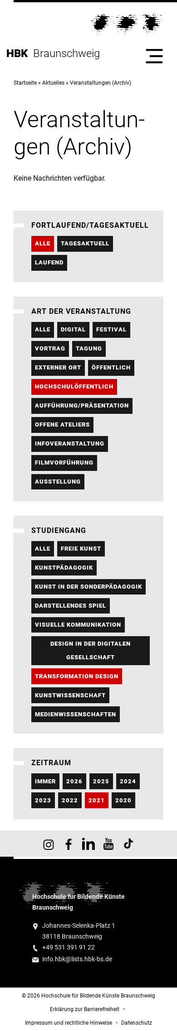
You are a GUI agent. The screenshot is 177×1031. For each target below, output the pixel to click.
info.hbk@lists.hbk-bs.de (77, 959)
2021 (96, 800)
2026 (74, 781)
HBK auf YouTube (108, 843)
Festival (111, 329)
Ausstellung (58, 481)
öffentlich (111, 367)
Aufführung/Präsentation (82, 405)
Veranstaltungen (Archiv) (100, 83)
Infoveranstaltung (69, 443)
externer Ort (58, 367)
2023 (43, 800)
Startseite (25, 83)
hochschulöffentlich (74, 386)
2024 (128, 781)
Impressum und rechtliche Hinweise (68, 1023)
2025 (101, 781)
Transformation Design (76, 676)
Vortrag (50, 348)
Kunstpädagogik (64, 567)
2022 (70, 800)
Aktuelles (53, 83)
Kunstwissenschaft (70, 695)
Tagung (89, 348)
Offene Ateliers (62, 424)
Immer (45, 781)
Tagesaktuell (85, 243)
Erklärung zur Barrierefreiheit (84, 1009)
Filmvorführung (64, 462)
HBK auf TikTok (128, 843)
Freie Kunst (81, 548)
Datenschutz (136, 1023)
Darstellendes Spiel (70, 605)
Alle (42, 243)
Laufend (49, 262)
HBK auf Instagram (48, 843)
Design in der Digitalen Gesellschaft (90, 650)
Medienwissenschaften (75, 714)
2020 (123, 800)
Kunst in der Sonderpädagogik (88, 586)
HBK (19, 53)
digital (73, 329)
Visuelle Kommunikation (78, 624)
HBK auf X (88, 843)
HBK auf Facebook (68, 843)
